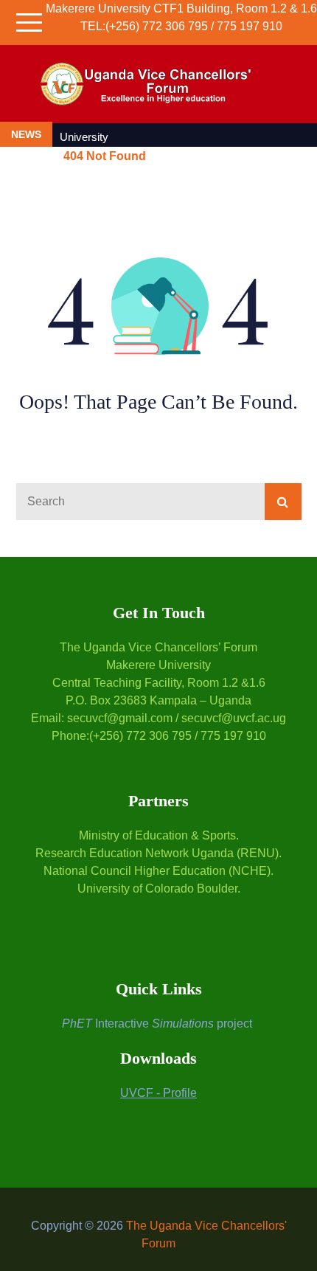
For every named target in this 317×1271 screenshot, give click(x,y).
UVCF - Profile (158, 1093)
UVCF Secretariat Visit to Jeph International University (164, 128)
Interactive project (157, 1023)
